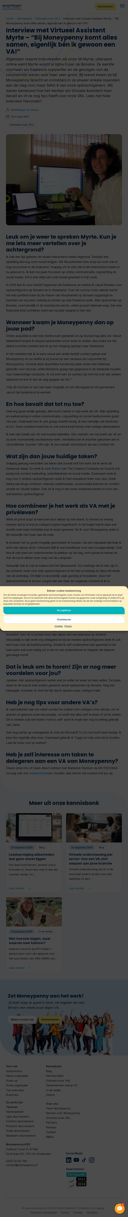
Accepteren (64, 610)
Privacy (68, 626)
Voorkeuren (64, 619)
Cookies (58, 626)
